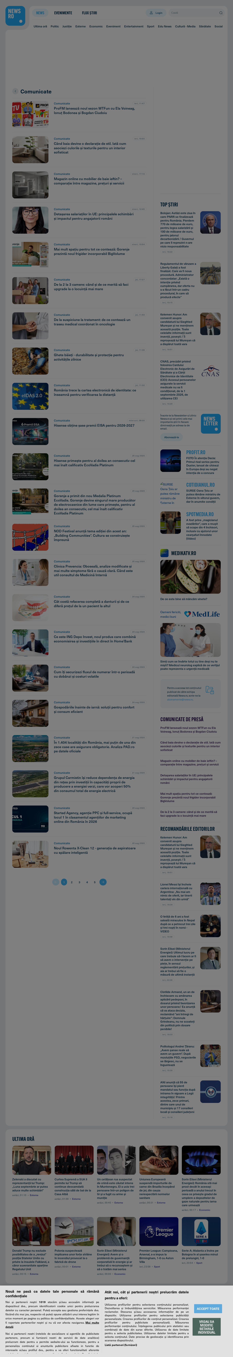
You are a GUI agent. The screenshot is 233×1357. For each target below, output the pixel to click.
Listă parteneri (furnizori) (121, 1345)
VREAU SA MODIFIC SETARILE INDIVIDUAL (206, 1326)
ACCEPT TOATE (208, 1308)
